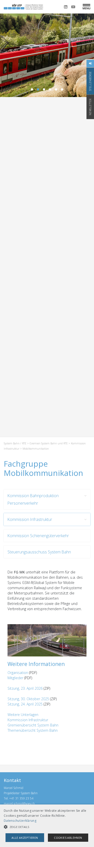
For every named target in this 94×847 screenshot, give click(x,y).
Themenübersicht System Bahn (33, 730)
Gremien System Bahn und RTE (49, 443)
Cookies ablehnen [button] (68, 837)
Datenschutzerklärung (20, 820)
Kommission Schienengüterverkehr (38, 535)
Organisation (18, 672)
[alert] (47, 825)
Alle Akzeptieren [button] (25, 837)
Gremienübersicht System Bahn (33, 725)
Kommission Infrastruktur (30, 519)
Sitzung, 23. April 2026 (25, 688)
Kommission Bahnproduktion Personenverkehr (33, 499)
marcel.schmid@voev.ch (19, 803)
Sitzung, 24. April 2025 (25, 704)
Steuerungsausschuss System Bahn (39, 552)
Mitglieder (15, 677)
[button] (47, 826)
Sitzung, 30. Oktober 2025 (28, 698)
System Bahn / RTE (15, 443)
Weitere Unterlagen (23, 714)
